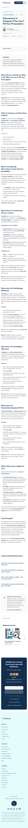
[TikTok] (14, 809)
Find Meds (19, 2)
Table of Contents (7, 48)
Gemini (21, 36)
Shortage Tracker (6, 749)
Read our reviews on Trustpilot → (14, 681)
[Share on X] (19, 15)
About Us (4, 768)
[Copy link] (16, 15)
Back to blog (6, 7)
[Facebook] (8, 809)
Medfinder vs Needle (7, 758)
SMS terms (4, 778)
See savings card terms (19, 821)
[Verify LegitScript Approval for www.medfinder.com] (14, 803)
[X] (17, 809)
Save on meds (5, 746)
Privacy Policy (5, 771)
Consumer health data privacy (9, 773)
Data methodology (6, 756)
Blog (3, 760)
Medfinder (8, 187)
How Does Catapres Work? (16, 159)
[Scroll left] (3, 637)
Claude (14, 36)
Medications (4, 751)
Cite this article (6, 618)
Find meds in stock (6, 753)
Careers (4, 787)
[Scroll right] (24, 637)
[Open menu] (24, 3)
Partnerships (5, 734)
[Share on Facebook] (21, 15)
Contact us (4, 785)
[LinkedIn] (20, 809)
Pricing (3, 731)
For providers (5, 729)
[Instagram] (11, 809)
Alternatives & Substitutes (8, 14)
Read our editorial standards (14, 609)
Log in (3, 738)
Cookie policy (5, 780)
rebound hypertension (13, 105)
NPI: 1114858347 (14, 796)
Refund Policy (5, 782)
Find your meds (5, 736)
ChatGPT (7, 36)
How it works (5, 727)
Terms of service (5, 775)
